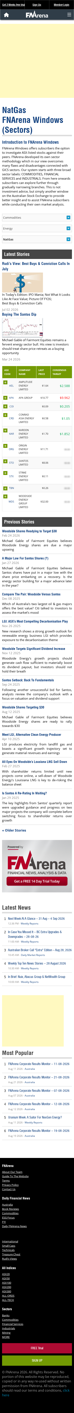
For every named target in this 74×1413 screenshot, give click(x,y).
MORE (6, 1337)
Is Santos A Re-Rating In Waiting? (24, 793)
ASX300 (6, 1291)
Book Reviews (10, 1209)
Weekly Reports (29, 923)
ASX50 (6, 1278)
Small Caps (8, 1246)
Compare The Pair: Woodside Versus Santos (31, 594)
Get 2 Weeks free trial (13, 4)
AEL (11, 385)
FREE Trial (37, 1348)
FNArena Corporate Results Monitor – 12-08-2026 (38, 1104)
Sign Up (36, 4)
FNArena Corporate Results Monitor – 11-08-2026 (38, 1064)
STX (11, 476)
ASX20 (6, 1274)
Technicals (8, 1250)
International (10, 1241)
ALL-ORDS (8, 1295)
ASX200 (6, 1287)
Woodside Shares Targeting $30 (23, 707)
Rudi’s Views (9, 1258)
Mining (6, 1332)
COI (11, 406)
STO (11, 462)
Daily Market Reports (33, 955)
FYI (4, 1222)
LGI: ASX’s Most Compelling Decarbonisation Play (35, 621)
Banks (5, 1315)
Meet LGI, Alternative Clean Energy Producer (31, 734)
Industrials (8, 1328)
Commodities (10, 1213)
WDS (11, 501)
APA (11, 398)
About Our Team (12, 1172)
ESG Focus (8, 1217)
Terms (6, 1180)
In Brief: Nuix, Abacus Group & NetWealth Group (36, 977)
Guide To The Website (15, 1176)
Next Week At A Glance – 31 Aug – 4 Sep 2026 (36, 919)
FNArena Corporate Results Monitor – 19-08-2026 (38, 1131)
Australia (30, 1069)
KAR (11, 434)
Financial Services (12, 1324)
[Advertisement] (37, 61)
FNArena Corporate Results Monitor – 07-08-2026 (38, 1091)
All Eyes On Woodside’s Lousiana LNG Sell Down (34, 762)
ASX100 (6, 1283)
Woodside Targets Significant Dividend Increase (33, 649)
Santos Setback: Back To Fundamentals (28, 680)
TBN (11, 488)
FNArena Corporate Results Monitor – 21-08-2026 (38, 1077)
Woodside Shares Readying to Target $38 (29, 531)
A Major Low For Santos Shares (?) (25, 558)
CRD (11, 418)
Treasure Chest (11, 1254)
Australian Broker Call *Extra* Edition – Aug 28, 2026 (40, 950)
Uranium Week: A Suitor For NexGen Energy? (35, 1117)
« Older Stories (14, 830)
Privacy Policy (10, 1185)
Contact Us (8, 1189)
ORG (11, 449)
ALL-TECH (8, 1300)
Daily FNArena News (14, 1226)
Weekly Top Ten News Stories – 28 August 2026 (37, 963)
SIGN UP (37, 1360)
